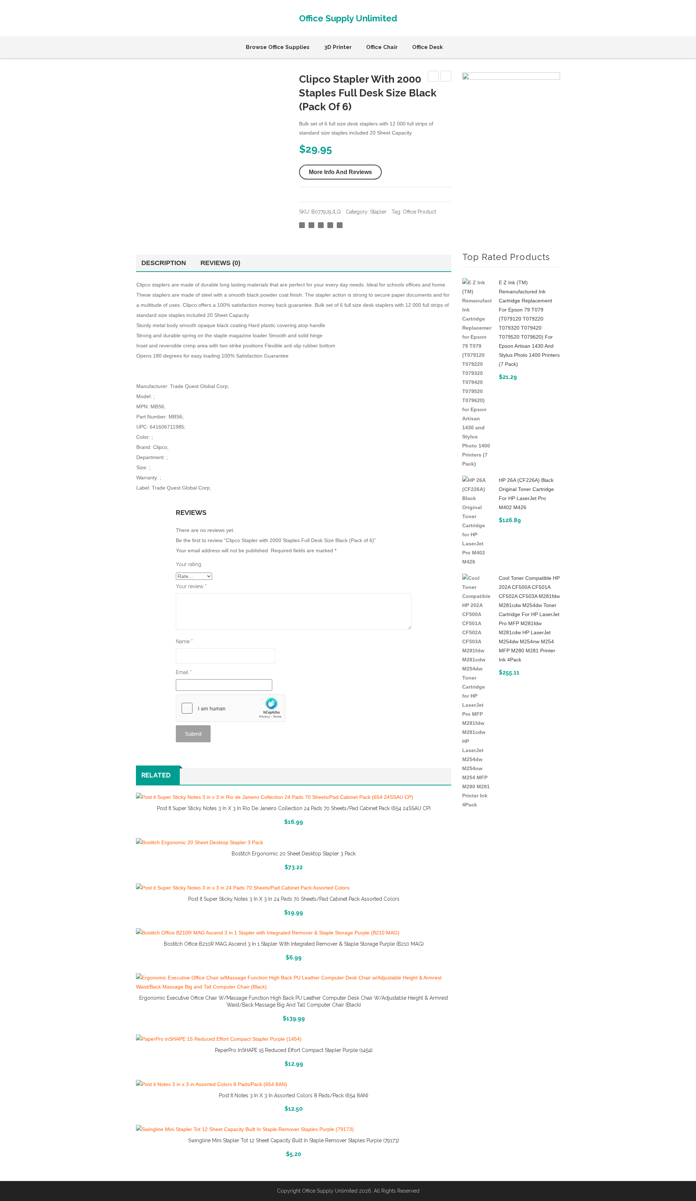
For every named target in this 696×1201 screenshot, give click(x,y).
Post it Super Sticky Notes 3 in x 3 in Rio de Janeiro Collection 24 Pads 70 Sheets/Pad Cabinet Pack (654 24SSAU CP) (294, 808)
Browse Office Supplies (278, 47)
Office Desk (427, 47)
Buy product (294, 1017)
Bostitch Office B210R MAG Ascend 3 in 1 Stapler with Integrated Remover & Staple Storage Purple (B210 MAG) (294, 944)
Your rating (188, 564)
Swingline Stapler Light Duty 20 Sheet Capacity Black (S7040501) (446, 77)
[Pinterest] (321, 225)
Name (184, 641)
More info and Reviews (340, 172)
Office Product (419, 212)
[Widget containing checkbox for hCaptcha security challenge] (230, 708)
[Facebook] (302, 225)
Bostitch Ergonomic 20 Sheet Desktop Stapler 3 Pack (294, 854)
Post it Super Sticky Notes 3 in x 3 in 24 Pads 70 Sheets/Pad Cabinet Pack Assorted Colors (293, 899)
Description (163, 263)
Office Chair (382, 47)
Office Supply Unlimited (348, 18)
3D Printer (338, 47)
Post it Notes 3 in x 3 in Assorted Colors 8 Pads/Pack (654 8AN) (293, 1095)
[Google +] (330, 225)
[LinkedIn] (340, 225)
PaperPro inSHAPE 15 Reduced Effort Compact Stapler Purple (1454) (294, 1050)
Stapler (378, 212)
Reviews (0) (220, 263)
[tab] (165, 263)
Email (184, 672)
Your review (191, 586)
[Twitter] (311, 225)
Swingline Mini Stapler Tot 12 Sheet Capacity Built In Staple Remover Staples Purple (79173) (293, 1140)
